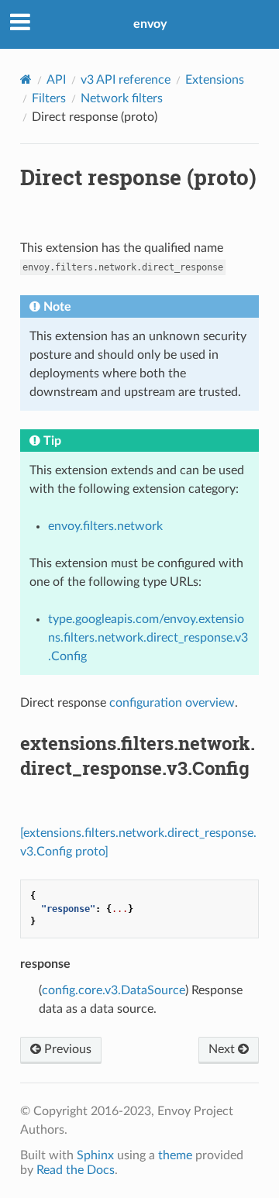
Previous (66, 1049)
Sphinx (95, 1155)
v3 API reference (125, 80)
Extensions (214, 80)
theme (175, 1155)
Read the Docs (75, 1170)
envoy (150, 24)
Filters (49, 98)
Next (223, 1049)
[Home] (26, 79)
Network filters (122, 98)
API (56, 80)
